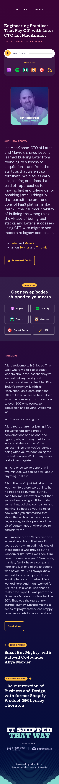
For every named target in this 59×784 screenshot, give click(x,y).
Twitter (24, 247)
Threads (41, 247)
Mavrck (29, 243)
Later (14, 243)
